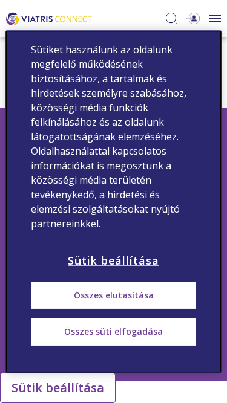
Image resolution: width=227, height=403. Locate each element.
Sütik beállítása (58, 387)
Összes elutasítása (114, 295)
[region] (113, 201)
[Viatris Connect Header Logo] (49, 18)
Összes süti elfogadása (113, 332)
